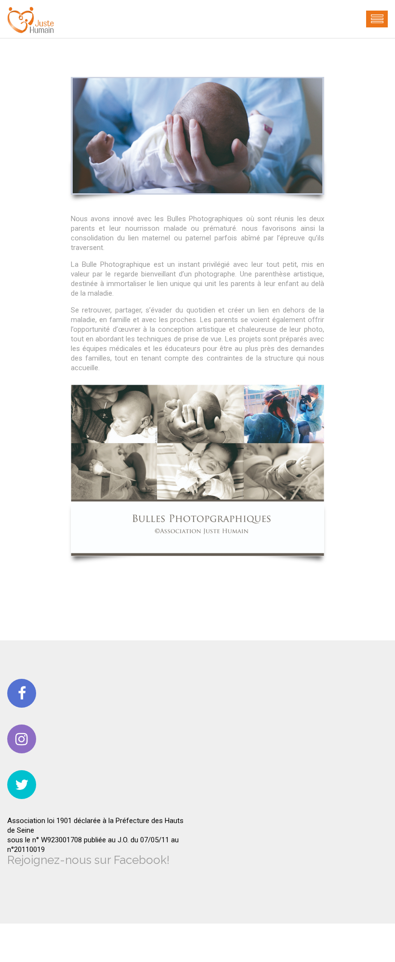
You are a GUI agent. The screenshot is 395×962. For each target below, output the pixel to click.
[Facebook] (21, 693)
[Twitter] (21, 784)
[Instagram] (21, 738)
